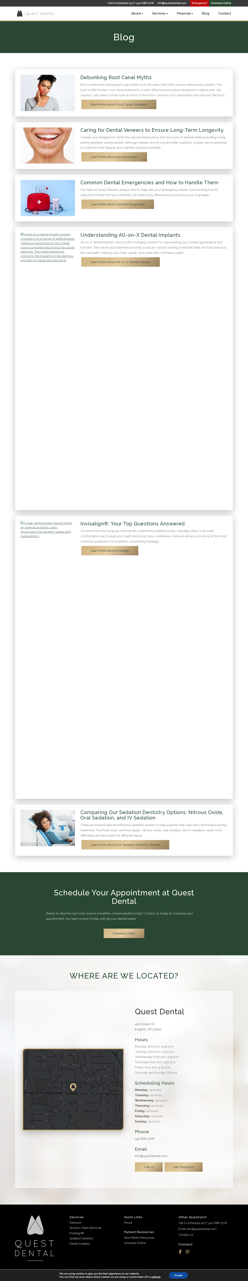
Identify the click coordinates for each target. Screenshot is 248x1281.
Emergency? (199, 3)
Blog (205, 13)
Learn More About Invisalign (109, 550)
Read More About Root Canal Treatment (118, 104)
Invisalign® (77, 1233)
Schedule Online (124, 933)
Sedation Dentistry (81, 1238)
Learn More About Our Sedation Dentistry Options (125, 845)
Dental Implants (80, 1243)
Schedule (221, 3)
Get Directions (184, 1167)
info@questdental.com (171, 3)
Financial (184, 13)
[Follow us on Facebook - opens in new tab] (180, 1251)
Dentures (75, 1222)
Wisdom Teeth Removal (85, 1228)
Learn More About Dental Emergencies (117, 204)
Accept (178, 1275)
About (136, 13)
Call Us (149, 1167)
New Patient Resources (139, 1237)
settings (155, 1277)
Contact (224, 13)
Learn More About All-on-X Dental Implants (120, 262)
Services (159, 13)
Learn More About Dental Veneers (114, 157)
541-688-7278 (144, 1138)
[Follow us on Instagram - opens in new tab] (187, 1251)
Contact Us (185, 1235)
